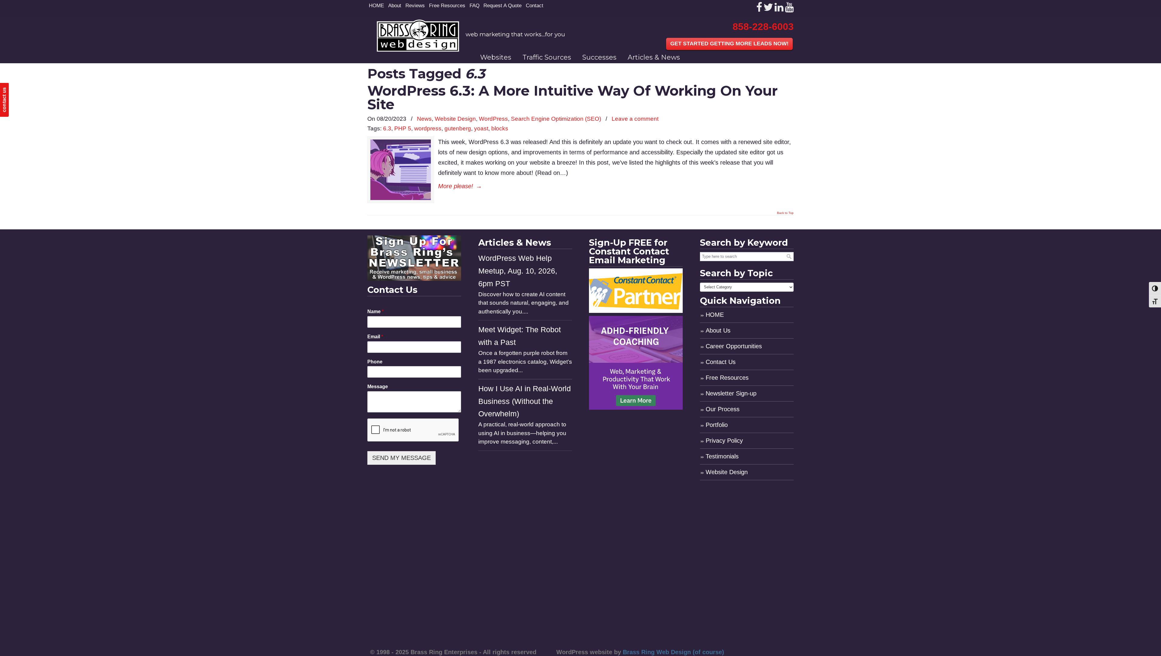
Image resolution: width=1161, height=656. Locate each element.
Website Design (455, 119)
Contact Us (721, 362)
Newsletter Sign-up (731, 393)
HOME (376, 5)
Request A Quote (502, 5)
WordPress (493, 119)
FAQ (475, 5)
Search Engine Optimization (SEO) (556, 119)
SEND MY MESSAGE (401, 457)
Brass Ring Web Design (418, 35)
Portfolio (717, 424)
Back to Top (785, 213)
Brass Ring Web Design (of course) (673, 652)
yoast (481, 128)
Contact (534, 5)
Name (375, 311)
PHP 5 (402, 128)
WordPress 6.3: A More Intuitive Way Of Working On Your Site (572, 97)
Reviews (415, 5)
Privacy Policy (724, 440)
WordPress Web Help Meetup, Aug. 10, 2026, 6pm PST (517, 271)
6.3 (387, 128)
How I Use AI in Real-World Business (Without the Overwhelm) (524, 401)
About (394, 5)
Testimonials (722, 456)
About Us (718, 330)
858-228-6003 (763, 26)
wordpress (427, 128)
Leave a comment (635, 119)
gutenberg (457, 128)
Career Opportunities (734, 346)
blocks (499, 128)
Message (377, 386)
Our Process (723, 409)
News (424, 119)
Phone (374, 361)
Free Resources (447, 5)
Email (375, 336)
